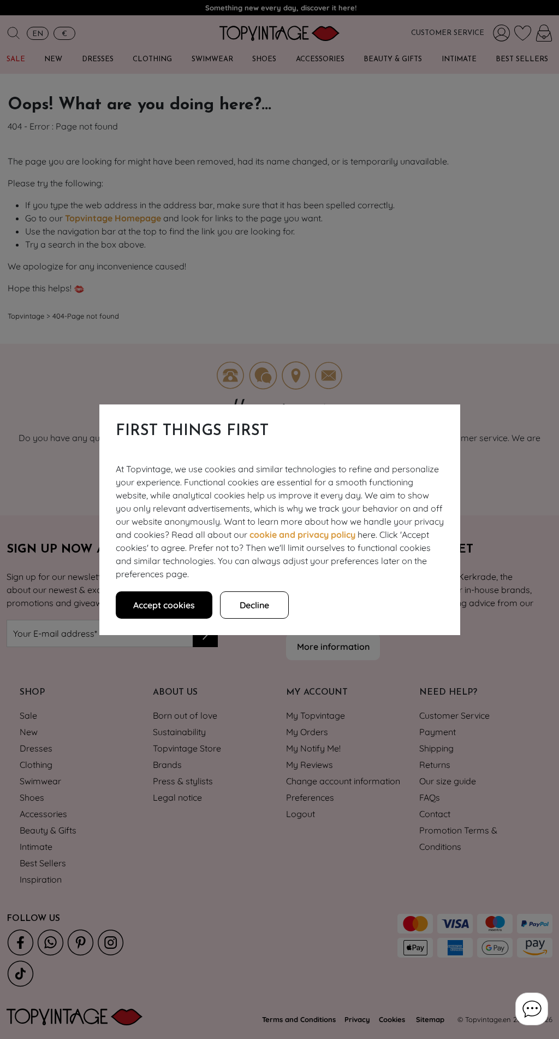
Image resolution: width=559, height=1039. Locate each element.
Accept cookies (164, 605)
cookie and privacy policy (302, 534)
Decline (254, 605)
